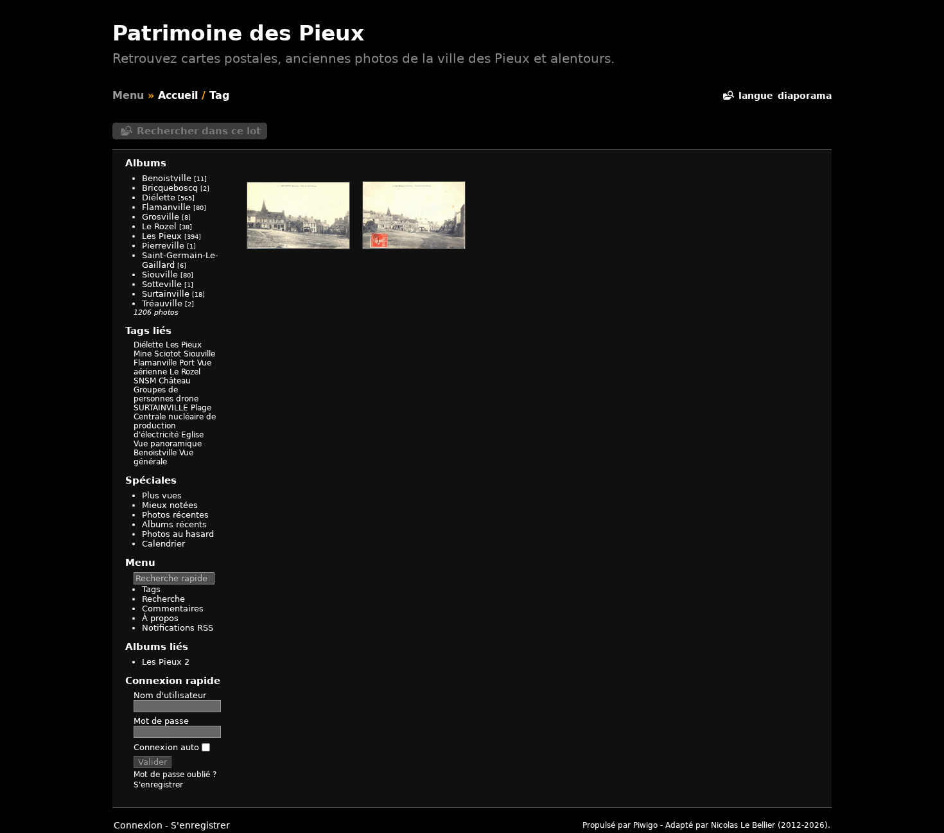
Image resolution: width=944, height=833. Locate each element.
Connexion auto (168, 747)
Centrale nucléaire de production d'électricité (175, 425)
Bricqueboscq (170, 188)
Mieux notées (170, 505)
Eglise (192, 434)
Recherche (163, 599)
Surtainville (165, 294)
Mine (143, 353)
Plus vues (162, 495)
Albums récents (174, 524)
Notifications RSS (177, 628)
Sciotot (167, 353)
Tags (151, 589)
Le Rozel (159, 226)
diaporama (805, 96)
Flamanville (166, 207)
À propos (160, 618)
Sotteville (162, 284)
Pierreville (163, 245)
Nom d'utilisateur (170, 695)
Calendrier (163, 543)
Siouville (160, 274)
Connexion (138, 825)
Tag (219, 95)
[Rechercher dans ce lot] (727, 96)
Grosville (160, 217)
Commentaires (173, 608)
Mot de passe (161, 721)
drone (187, 398)
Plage (201, 407)
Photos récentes (175, 515)
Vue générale (163, 457)
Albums (145, 163)
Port (187, 362)
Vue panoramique (168, 443)
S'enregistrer (158, 784)
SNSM (145, 380)
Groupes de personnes (156, 394)
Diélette (158, 197)
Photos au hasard (178, 534)
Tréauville (162, 303)
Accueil (178, 95)
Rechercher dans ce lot (199, 131)
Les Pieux (162, 236)
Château (175, 380)
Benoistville (166, 178)
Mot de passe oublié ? (175, 774)
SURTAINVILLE (161, 407)
